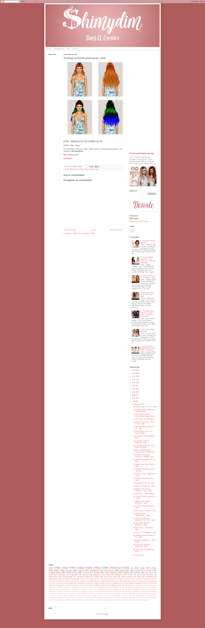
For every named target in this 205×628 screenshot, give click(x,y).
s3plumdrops (136, 592)
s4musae (86, 585)
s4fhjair (109, 587)
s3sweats (71, 594)
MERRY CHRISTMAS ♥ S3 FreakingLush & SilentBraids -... (144, 451)
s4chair (138, 570)
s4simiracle (85, 600)
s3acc (123, 589)
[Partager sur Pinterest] (98, 166)
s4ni (139, 598)
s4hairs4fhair (141, 596)
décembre (137, 404)
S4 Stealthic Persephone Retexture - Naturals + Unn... (143, 456)
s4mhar (116, 598)
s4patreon (85, 575)
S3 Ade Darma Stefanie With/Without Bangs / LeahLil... (144, 415)
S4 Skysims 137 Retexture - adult (144, 532)
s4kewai (68, 598)
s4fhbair (95, 596)
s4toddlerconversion (116, 585)
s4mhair (126, 572)
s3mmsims (119, 592)
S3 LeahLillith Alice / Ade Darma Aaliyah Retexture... (144, 447)
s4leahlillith (93, 570)
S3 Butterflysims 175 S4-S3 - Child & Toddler (143, 432)
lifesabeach (101, 589)
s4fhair (97, 568)
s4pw (50, 600)
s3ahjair (129, 589)
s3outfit (61, 587)
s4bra (139, 594)
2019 (134, 392)
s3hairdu (104, 592)
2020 (134, 389)
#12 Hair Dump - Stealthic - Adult (144, 511)
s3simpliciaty (111, 579)
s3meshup (111, 592)
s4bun (144, 594)
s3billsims (140, 585)
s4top (99, 600)
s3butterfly (104, 581)
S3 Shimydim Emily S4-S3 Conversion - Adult (147, 295)
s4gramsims (138, 587)
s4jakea (57, 589)
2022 (134, 383)
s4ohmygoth (95, 585)
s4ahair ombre (102, 594)
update (146, 600)
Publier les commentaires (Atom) (84, 233)
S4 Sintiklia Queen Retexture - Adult (143, 479)
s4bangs (118, 594)
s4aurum (110, 594)
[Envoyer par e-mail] (90, 166)
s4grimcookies (117, 596)
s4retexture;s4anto (58, 600)
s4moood (120, 579)
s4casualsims (52, 596)
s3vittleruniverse (81, 594)
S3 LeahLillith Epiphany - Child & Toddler (144, 541)
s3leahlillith (74, 575)
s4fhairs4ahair (86, 596)
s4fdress (72, 596)
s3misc (106, 577)
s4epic (65, 596)
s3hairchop (80, 583)
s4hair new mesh (149, 587)
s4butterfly (152, 594)
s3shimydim (62, 575)
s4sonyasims (92, 579)
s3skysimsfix (75, 587)
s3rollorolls (153, 592)
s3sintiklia (138, 579)
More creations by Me (71, 155)
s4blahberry (132, 594)
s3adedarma (97, 575)
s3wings (91, 169)
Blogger (106, 614)
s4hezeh (82, 579)
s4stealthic (149, 575)
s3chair (96, 572)
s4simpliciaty (150, 581)
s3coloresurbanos (150, 585)
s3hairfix (89, 583)
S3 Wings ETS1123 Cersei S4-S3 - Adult (144, 498)
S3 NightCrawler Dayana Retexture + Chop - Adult (142, 490)
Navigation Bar (59, 49)
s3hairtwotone (115, 581)
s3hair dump (149, 573)
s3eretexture (75, 592)
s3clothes (74, 581)
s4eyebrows (102, 587)
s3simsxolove (63, 594)
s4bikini (124, 594)
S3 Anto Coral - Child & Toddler (143, 494)
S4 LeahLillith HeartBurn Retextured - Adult (141, 546)
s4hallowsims (151, 596)
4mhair (91, 589)
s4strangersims (76, 589)
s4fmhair (116, 587)
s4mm (139, 575)
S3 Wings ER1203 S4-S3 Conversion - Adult (148, 277)
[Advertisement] (55, 90)
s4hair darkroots (111, 572)
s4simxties (52, 583)
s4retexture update (83, 577)
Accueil (93, 230)
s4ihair (50, 589)
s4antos (144, 583)
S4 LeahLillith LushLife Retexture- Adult (141, 442)
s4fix (101, 596)
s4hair (65, 568)
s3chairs (68, 592)
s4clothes (82, 581)
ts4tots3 (96, 169)
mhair (108, 589)
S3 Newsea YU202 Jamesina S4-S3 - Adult (144, 428)
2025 (134, 373)
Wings (77, 145)
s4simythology (128, 583)
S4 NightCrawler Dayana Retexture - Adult (141, 502)
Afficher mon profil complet (139, 221)
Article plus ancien (116, 230)
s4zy (120, 600)
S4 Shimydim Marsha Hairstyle (147, 242)
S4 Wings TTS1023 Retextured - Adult (144, 507)
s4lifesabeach (65, 589)
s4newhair (133, 598)
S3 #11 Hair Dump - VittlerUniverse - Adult (141, 515)
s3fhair (81, 169)
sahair (129, 600)
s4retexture (115, 568)
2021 (133, 386)
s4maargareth (100, 598)
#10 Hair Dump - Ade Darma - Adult (143, 529)
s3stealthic (125, 581)
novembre (137, 555)
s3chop (66, 581)
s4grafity (130, 587)
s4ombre (145, 598)
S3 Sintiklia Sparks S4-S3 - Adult (144, 407)
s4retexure (68, 600)
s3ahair (72, 169)
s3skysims (128, 579)
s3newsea (73, 579)
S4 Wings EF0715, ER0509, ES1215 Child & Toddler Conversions (148, 348)
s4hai (124, 596)
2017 (133, 398)
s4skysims (61, 583)
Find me (75, 49)
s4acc (94, 587)
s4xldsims (114, 600)
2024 (134, 376)
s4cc (133, 232)
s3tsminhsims (53, 579)
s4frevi (123, 587)
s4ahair (81, 568)
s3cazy (59, 581)
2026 (134, 370)
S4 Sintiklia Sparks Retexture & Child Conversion (144, 411)
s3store (83, 587)
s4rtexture (104, 585)
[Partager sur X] (94, 166)
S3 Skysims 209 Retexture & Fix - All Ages (144, 470)
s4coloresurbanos (93, 581)
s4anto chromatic (127, 577)
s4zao (126, 585)
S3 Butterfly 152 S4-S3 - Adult (143, 483)
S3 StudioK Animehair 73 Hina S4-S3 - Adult (143, 423)
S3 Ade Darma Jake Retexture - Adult (144, 550)
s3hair (86, 169)
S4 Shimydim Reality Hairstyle (142, 153)
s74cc (124, 600)
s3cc (76, 169)
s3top (89, 587)
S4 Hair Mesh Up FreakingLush (144, 419)
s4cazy (115, 577)
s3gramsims (84, 592)
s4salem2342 (76, 600)
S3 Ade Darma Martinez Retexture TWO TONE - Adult (144, 519)
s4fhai (78, 596)
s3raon (67, 587)
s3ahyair (136, 589)
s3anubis (132, 585)
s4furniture (108, 596)
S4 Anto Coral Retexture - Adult (144, 486)
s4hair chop (132, 596)
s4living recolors (90, 598)
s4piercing (152, 598)
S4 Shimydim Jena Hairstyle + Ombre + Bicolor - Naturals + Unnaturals (147, 314)
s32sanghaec (116, 589)
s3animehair (144, 589)
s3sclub (101, 579)
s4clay (60, 596)
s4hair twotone (105, 583)
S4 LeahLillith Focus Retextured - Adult (144, 437)
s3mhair (130, 575)
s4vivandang (105, 600)
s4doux (139, 577)
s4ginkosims (61, 585)
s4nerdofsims (124, 598)
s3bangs (152, 589)
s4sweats (93, 600)
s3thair (137, 572)
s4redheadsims (116, 583)
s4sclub (149, 570)
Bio (68, 49)
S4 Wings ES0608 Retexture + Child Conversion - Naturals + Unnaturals (148, 260)
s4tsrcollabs (149, 577)
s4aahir (93, 594)
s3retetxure (145, 592)
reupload (137, 583)
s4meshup (109, 598)
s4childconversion (149, 579)
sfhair (134, 600)
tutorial (140, 600)
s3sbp (96, 583)
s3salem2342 (53, 594)
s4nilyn (134, 581)
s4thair (51, 575)
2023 (134, 380)
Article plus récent (70, 230)
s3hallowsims (52, 587)
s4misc (64, 579)
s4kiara (75, 598)
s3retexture (109, 570)
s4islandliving (52, 598)
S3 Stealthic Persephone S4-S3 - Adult (144, 461)
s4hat (69, 585)
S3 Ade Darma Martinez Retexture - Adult (141, 524)
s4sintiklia (52, 581)
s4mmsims (76, 585)
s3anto (108, 575)
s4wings (68, 570)
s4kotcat (81, 598)
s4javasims (61, 598)
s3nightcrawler (67, 577)
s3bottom (61, 592)
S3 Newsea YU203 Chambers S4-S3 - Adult (144, 536)
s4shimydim (124, 570)
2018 (133, 395)
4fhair (84, 589)
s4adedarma (119, 575)
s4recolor (141, 581)
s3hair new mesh (95, 592)
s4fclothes (52, 585)
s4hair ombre (71, 572)
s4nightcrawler (55, 572)
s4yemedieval (71, 583)
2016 (134, 401)
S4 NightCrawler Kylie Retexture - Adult (144, 465)
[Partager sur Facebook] (96, 166)
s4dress (152, 583)
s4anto (80, 570)
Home (49, 49)
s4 (88, 594)
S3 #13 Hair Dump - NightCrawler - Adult (144, 475)
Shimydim (135, 219)
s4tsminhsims (53, 577)
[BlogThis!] (92, 166)
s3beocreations (52, 592)
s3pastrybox (128, 592)
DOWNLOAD (68, 159)
